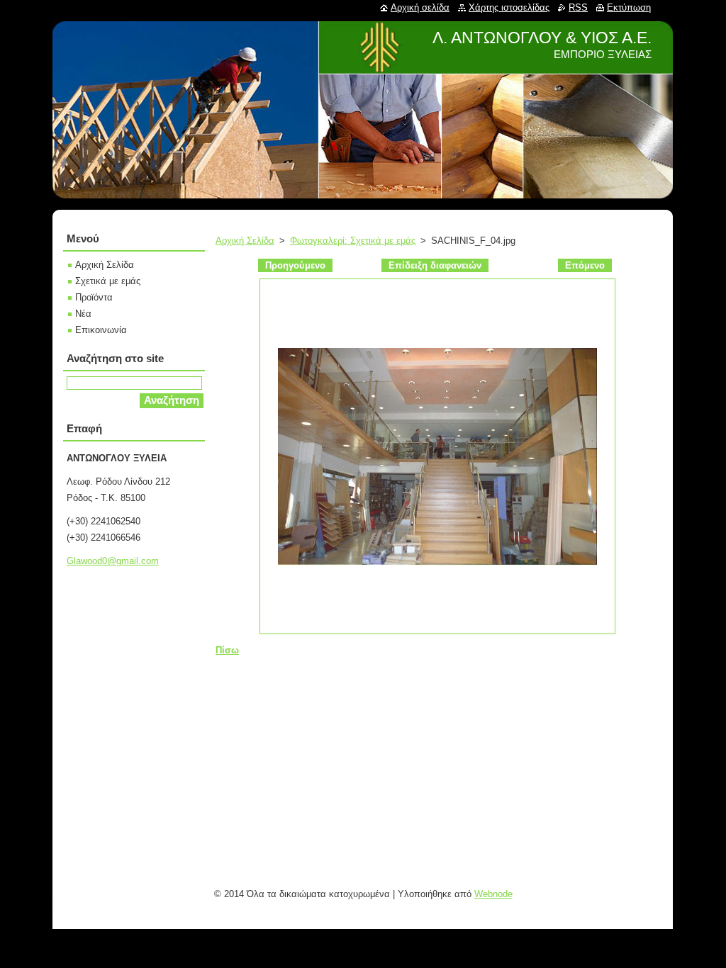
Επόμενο (585, 265)
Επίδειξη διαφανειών (435, 265)
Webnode (493, 894)
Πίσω (227, 650)
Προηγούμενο (295, 265)
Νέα (83, 313)
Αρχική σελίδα (420, 7)
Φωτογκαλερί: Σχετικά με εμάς (352, 240)
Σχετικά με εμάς (107, 281)
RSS (578, 7)
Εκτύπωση (629, 7)
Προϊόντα (94, 297)
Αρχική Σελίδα (245, 240)
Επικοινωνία (101, 330)
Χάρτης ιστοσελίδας (509, 7)
